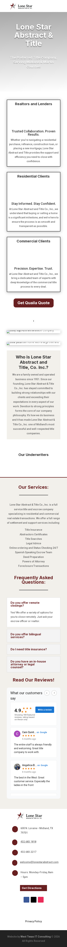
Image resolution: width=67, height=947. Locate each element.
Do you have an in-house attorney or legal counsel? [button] (28, 664)
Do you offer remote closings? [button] (25, 604)
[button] (57, 6)
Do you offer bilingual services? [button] (26, 635)
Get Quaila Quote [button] (34, 302)
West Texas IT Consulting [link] (36, 936)
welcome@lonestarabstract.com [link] (39, 862)
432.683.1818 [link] (28, 841)
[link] (33, 320)
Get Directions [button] (32, 888)
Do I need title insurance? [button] (29, 649)
